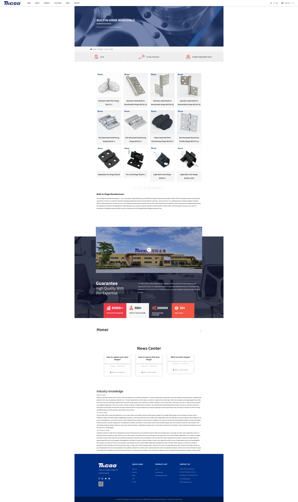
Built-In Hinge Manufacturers (167, 405)
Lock (106, 49)
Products (134, 472)
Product (47, 3)
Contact (77, 3)
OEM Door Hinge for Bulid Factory (155, 198)
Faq (133, 479)
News (68, 3)
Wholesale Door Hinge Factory (175, 499)
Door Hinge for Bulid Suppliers (159, 283)
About (37, 3)
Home (29, 3)
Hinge (107, 430)
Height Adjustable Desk (202, 56)
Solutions (57, 3)
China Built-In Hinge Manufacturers (134, 198)
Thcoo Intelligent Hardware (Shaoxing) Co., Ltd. (110, 198)
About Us (134, 469)
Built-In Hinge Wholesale (125, 206)
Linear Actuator (152, 56)
